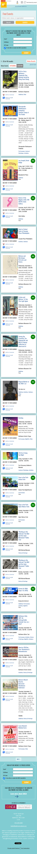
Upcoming (13, 66)
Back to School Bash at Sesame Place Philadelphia (23, 231)
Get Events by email (32, 2)
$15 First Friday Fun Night (22, 454)
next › (18, 759)
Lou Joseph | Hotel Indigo (23, 161)
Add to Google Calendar (9, 98)
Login (17, 2)
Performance (21, 151)
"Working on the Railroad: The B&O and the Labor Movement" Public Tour (23, 536)
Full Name (6, 42)
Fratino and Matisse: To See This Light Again (23, 299)
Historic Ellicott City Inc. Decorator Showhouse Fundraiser (23, 684)
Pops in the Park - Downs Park (23, 478)
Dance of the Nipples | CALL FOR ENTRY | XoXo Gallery (23, 201)
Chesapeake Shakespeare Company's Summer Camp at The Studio (23, 110)
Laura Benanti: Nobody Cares (22, 727)
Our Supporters (25, 848)
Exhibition (20, 94)
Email (5, 39)
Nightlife (27, 439)
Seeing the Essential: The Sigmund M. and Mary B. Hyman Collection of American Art (23, 341)
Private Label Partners (14, 848)
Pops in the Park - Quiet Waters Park (23, 505)
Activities (26, 153)
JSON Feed (33, 64)
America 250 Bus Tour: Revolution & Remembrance (23, 649)
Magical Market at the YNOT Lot (23, 382)
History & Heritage (22, 553)
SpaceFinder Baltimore (21, 6)
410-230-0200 (18, 823)
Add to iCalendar (9, 95)
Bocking (20, 418)
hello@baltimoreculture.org (18, 826)
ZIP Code (6, 45)
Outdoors (25, 241)
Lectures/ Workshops (24, 152)
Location (20, 66)
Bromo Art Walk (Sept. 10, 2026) (23, 589)
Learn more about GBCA (18, 794)
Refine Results (31, 61)
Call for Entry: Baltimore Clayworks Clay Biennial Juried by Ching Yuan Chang (23, 75)
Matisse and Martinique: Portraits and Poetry (22, 259)
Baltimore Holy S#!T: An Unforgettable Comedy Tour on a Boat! (23, 620)
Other (25, 94)
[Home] (6, 5)
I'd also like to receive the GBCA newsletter (16, 47)
